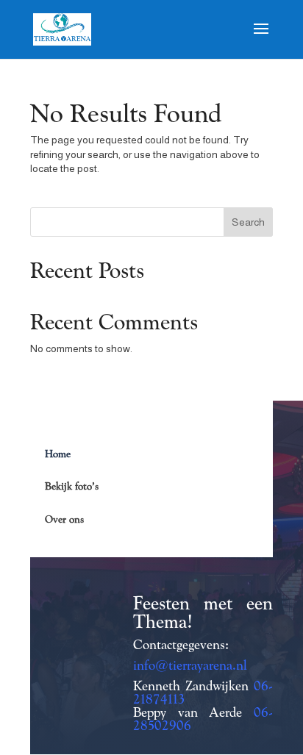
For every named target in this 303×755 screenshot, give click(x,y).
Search (248, 222)
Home (58, 453)
